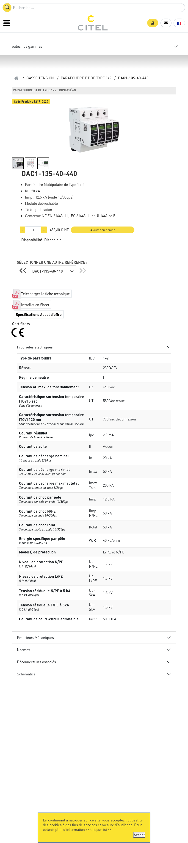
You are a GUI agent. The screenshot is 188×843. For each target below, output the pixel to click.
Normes (23, 649)
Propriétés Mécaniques (35, 637)
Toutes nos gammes (26, 46)
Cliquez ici (98, 829)
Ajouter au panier (102, 230)
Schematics (26, 674)
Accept (139, 834)
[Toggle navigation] (7, 23)
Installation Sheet (35, 304)
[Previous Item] (23, 270)
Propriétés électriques (35, 347)
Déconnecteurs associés (36, 661)
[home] (16, 78)
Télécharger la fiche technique (45, 293)
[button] (152, 23)
